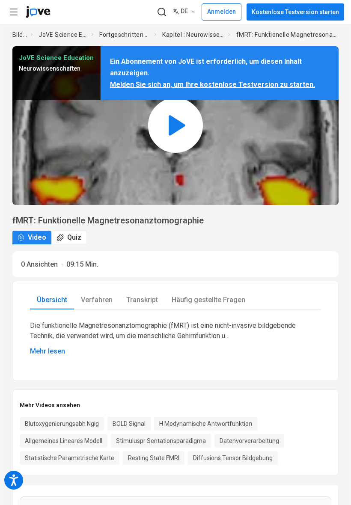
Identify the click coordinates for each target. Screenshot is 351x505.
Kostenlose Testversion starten (295, 12)
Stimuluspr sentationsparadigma (161, 440)
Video (37, 237)
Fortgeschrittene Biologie (125, 34)
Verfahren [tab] (97, 300)
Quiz (74, 237)
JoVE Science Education (63, 34)
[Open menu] (14, 12)
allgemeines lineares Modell (63, 440)
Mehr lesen (47, 351)
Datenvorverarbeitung (249, 440)
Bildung (19, 34)
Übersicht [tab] (52, 300)
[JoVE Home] (38, 12)
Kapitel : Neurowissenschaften (193, 34)
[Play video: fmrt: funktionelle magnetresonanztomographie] (175, 125)
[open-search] (161, 12)
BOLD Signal (129, 423)
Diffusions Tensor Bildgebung (233, 457)
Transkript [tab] (142, 300)
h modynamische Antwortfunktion (205, 423)
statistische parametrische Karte (69, 457)
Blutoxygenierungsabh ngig (62, 423)
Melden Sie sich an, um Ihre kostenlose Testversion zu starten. (212, 84)
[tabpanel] (175, 338)
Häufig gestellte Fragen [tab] (208, 300)
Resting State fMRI (153, 457)
